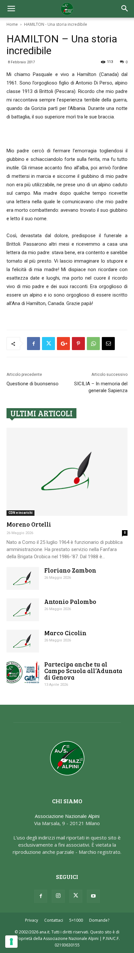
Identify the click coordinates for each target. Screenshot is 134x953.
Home (12, 24)
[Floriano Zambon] (23, 578)
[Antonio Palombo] (23, 609)
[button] (125, 9)
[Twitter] (75, 896)
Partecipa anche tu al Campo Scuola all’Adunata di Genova (83, 670)
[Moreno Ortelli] (67, 472)
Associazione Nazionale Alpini (67, 816)
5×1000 (76, 920)
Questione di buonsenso (33, 384)
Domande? (99, 920)
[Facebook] (40, 896)
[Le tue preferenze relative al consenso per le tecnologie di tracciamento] (11, 941)
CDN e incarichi (20, 513)
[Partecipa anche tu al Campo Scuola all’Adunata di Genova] (23, 672)
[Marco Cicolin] (23, 641)
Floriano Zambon (70, 570)
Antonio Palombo (70, 601)
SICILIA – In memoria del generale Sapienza (100, 387)
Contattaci (53, 920)
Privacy (31, 920)
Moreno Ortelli (29, 524)
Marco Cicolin (65, 633)
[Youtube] (93, 896)
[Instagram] (58, 896)
